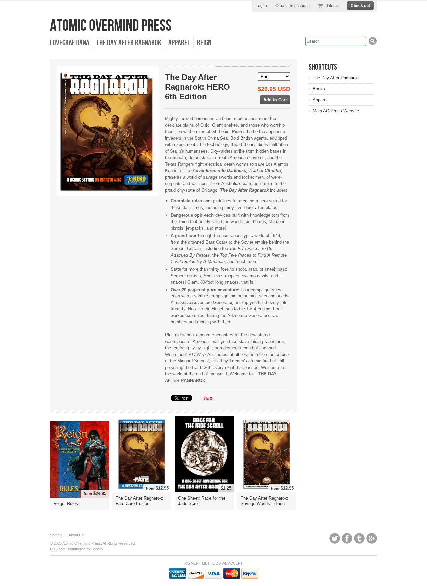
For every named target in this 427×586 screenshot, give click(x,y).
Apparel (179, 43)
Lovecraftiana (69, 43)
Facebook (347, 538)
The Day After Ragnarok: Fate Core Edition (139, 501)
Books (319, 88)
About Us (76, 535)
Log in (261, 5)
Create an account (292, 5)
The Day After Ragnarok (128, 43)
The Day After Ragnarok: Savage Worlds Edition (264, 501)
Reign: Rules (65, 503)
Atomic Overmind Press (111, 25)
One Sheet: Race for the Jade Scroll (201, 501)
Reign (204, 43)
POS (54, 549)
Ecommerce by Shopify (84, 549)
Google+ (371, 538)
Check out (360, 5)
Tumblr (359, 538)
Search (56, 535)
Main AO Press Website (336, 110)
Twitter (334, 538)
